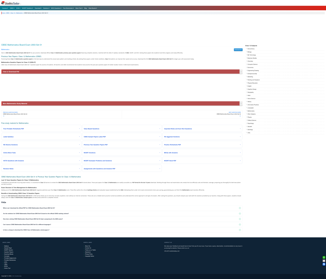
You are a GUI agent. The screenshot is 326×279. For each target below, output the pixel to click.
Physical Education (253, 83)
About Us (87, 246)
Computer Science (252, 64)
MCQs (6, 266)
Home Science (251, 98)
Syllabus (6, 246)
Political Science (252, 120)
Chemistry (250, 61)
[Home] (11, 3)
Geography (251, 92)
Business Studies (252, 58)
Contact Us (88, 248)
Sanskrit (250, 126)
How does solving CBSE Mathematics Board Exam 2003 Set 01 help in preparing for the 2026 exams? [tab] (33, 219)
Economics (250, 67)
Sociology (250, 129)
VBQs (5, 264)
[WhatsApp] (324, 257)
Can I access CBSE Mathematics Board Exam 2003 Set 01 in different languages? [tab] (27, 224)
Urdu (249, 133)
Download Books (8, 254)
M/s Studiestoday (17, 276)
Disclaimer (88, 252)
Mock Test (78, 8)
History (249, 101)
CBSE (11, 8)
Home (3, 13)
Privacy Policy (89, 254)
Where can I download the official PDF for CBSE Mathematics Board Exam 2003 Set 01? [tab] (29, 208)
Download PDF (238, 49)
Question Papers (8, 252)
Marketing (250, 77)
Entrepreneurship (252, 73)
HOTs (5, 262)
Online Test (7, 268)
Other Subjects (252, 114)
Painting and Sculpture (254, 80)
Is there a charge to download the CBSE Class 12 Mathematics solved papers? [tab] (26, 230)
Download (37, 8)
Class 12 (13, 13)
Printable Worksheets (10, 260)
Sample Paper (8, 248)
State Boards (92, 8)
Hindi (249, 95)
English (249, 86)
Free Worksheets (68, 8)
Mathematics (19, 13)
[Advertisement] (52, 28)
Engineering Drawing (253, 70)
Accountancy (251, 49)
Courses (4, 8)
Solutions (45, 8)
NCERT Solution (8, 250)
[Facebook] (324, 264)
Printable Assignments (10, 258)
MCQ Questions (55, 8)
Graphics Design (252, 89)
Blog (85, 8)
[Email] (324, 261)
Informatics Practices (253, 105)
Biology (249, 52)
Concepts (6, 256)
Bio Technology (252, 55)
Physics (250, 117)
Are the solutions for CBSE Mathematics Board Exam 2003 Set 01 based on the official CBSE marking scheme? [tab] (36, 213)
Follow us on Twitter (90, 250)
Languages (251, 108)
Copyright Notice (89, 256)
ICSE (17, 8)
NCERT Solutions (27, 8)
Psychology (251, 123)
